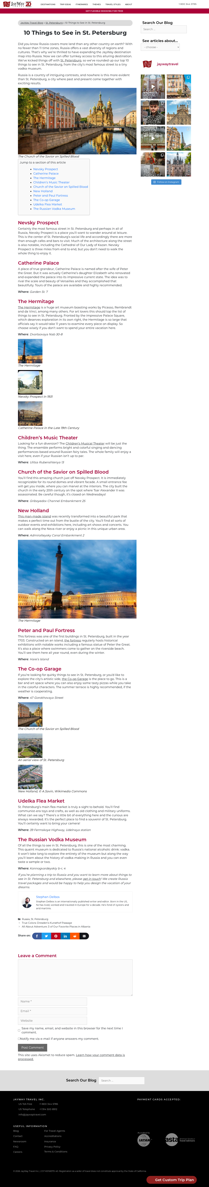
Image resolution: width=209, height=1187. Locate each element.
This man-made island (34, 516)
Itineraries (82, 4)
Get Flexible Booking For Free (104, 11)
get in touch (92, 879)
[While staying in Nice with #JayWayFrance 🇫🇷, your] (179, 87)
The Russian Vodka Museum (54, 209)
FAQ (15, 1146)
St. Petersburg (54, 22)
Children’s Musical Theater (85, 443)
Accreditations (52, 1136)
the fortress (72, 640)
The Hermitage (44, 178)
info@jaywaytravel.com (32, 1114)
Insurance (50, 1141)
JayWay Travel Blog (31, 22)
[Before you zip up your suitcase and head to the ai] (153, 164)
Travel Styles (113, 4)
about (128, 4)
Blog (16, 1130)
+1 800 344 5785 (48, 1104)
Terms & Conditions (55, 1151)
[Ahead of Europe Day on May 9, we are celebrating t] (179, 138)
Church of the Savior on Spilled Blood (60, 187)
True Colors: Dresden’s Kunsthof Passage (47, 922)
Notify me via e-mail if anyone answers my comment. (59, 1039)
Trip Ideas (65, 4)
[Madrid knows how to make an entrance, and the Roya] (153, 87)
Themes (97, 4)
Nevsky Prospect (45, 169)
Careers (17, 1151)
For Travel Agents (54, 1130)
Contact (18, 1136)
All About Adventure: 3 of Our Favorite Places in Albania (56, 926)
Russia (26, 919)
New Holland (43, 191)
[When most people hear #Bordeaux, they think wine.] (179, 164)
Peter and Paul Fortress (50, 195)
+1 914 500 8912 (48, 1109)
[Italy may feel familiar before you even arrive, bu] (153, 112)
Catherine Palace (46, 173)
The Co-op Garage (46, 200)
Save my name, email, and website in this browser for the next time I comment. (72, 1030)
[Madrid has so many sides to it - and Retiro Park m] (153, 138)
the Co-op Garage (75, 679)
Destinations (48, 4)
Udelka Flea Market (47, 204)
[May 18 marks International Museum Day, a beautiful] (179, 112)
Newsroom (19, 1141)
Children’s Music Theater (51, 182)
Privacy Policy (52, 1146)
